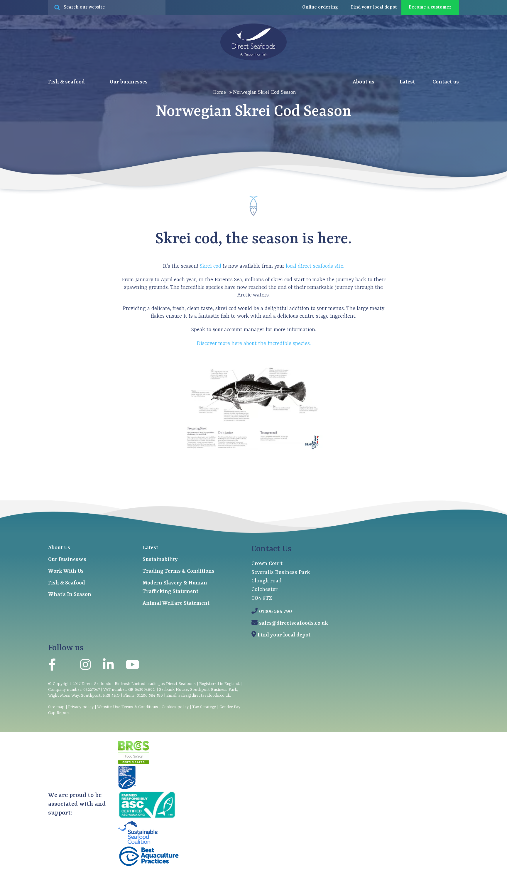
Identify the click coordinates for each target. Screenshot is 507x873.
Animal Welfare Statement (176, 603)
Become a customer (430, 7)
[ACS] (147, 817)
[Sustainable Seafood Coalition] (138, 842)
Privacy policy (81, 707)
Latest (407, 82)
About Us (59, 548)
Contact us (445, 82)
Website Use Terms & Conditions (127, 707)
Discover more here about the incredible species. (254, 344)
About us (364, 82)
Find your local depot (284, 635)
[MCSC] (127, 788)
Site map (56, 707)
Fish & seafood (67, 82)
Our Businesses (67, 560)
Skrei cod (210, 266)
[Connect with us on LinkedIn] (108, 666)
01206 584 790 (275, 612)
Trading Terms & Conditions (178, 571)
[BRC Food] (133, 762)
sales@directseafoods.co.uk (293, 623)
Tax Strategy (204, 707)
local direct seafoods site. (314, 266)
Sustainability (160, 560)
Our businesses (129, 82)
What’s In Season (69, 595)
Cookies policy (175, 707)
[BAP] (148, 865)
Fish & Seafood (66, 583)
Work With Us (66, 571)
